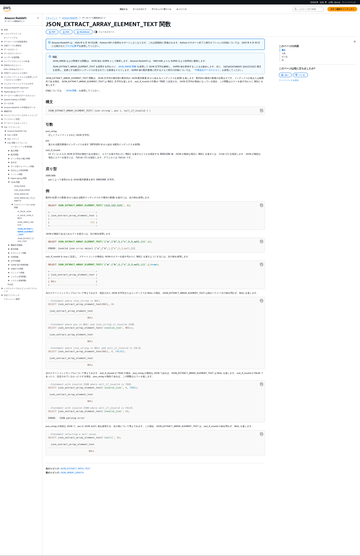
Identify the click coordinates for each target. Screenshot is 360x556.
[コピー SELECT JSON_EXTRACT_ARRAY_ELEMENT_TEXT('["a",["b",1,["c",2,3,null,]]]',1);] (261, 241)
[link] (94, 17)
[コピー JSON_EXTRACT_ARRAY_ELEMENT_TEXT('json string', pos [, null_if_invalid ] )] (261, 110)
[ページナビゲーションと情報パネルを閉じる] (355, 41)
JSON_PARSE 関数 (127, 66)
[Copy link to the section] (43, 101)
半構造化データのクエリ (207, 70)
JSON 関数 (71, 90)
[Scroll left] (117, 9)
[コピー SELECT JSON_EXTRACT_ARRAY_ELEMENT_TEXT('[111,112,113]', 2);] (261, 205)
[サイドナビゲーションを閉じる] (38, 18)
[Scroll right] (189, 9)
